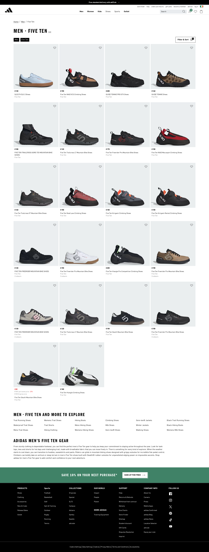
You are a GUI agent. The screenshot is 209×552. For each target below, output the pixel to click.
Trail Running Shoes (22, 420)
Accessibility (134, 547)
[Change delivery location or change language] (201, 7)
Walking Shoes (142, 430)
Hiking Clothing (50, 430)
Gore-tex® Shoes (112, 430)
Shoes (108, 12)
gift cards (169, 6)
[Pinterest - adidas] (180, 513)
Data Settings (87, 547)
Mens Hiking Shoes (83, 425)
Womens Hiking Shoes (84, 430)
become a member (180, 6)
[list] (94, 40)
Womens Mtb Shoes (175, 430)
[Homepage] (9, 10)
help (148, 6)
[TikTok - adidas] (180, 520)
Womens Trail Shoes (52, 420)
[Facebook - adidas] (180, 494)
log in (196, 6)
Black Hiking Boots (175, 425)
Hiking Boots (80, 420)
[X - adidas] (180, 507)
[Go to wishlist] (195, 12)
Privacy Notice (106, 547)
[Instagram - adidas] (180, 500)
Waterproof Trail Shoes (23, 425)
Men (81, 12)
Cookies (97, 547)
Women (90, 12)
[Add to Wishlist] (55, 48)
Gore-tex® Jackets (144, 420)
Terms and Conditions (120, 547)
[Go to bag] (201, 12)
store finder (141, 6)
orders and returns (157, 6)
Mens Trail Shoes (21, 430)
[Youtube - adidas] (180, 526)
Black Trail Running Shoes (178, 420)
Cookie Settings (75, 547)
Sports (117, 12)
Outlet (126, 12)
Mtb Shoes (109, 425)
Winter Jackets (142, 425)
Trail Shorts (49, 425)
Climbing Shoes (112, 420)
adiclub (190, 6)
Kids (100, 12)
